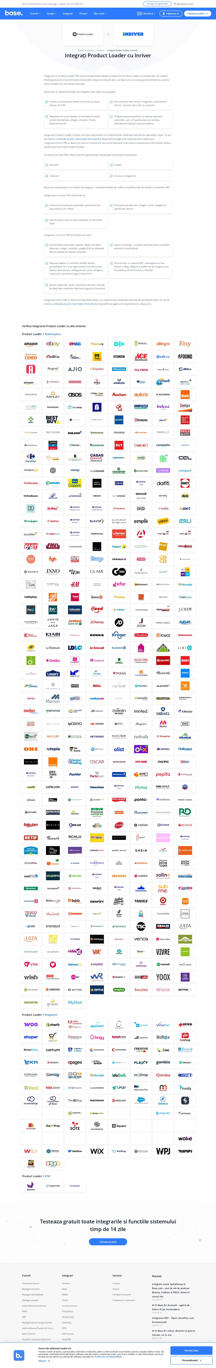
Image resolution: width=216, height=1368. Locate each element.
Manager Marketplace (32, 1294)
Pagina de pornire (85, 50)
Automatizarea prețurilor (34, 1305)
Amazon (66, 1283)
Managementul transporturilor (37, 1322)
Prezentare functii (30, 1283)
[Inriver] (133, 34)
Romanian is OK (185, 3)
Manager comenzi (31, 1288)
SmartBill (66, 1339)
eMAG (65, 1294)
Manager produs (30, 1300)
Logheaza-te (172, 13)
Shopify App (68, 1316)
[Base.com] (13, 13)
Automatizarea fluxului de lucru (37, 1328)
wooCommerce (69, 1305)
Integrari (68, 13)
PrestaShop (67, 1311)
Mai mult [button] (99, 13)
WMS (24, 1311)
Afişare (42, 1361)
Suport (116, 1288)
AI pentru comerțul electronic (36, 1339)
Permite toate (191, 1350)
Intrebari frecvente (122, 1294)
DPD (64, 1328)
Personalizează (190, 1360)
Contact (116, 1283)
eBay (64, 1288)
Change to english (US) (157, 4)
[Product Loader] (83, 34)
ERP (24, 1316)
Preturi (83, 13)
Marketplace (53, 334)
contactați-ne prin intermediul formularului (78, 138)
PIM (47, 1176)
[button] (146, 13)
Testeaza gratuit (196, 13)
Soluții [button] (50, 13)
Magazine (51, 1014)
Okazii (65, 1300)
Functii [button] (34, 13)
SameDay (66, 1322)
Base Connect (28, 1333)
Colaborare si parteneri (124, 1300)
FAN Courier (68, 1333)
